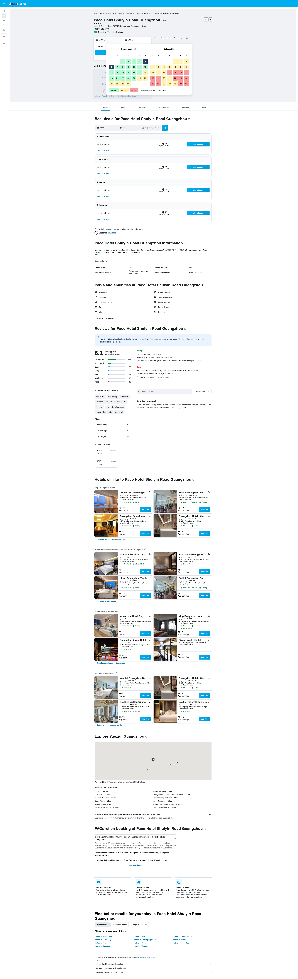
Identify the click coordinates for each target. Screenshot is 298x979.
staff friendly (112, 396)
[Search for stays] (4, 15)
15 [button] (123, 72)
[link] (111, 539)
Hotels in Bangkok (102, 946)
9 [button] (128, 67)
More (97, 255)
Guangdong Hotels (123, 13)
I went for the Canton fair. (150, 354)
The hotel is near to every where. (153, 377)
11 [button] (140, 67)
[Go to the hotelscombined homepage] (17, 3)
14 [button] (117, 72)
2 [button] (128, 61)
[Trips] (4, 37)
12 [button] (145, 67)
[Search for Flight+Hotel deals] (4, 25)
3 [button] (134, 61)
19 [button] (145, 72)
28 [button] (117, 83)
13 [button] (112, 72)
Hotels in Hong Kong (103, 936)
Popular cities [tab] (102, 924)
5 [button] (145, 61)
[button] (4, 3)
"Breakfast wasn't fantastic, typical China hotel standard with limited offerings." (170, 360)
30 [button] (128, 83)
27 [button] (112, 83)
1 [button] (122, 61)
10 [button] (134, 67)
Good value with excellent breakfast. (154, 357)
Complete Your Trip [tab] (139, 924)
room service (124, 396)
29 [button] (123, 83)
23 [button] (128, 78)
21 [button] (117, 78)
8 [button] (122, 67)
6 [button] (111, 67)
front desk (99, 407)
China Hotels (104, 13)
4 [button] (139, 61)
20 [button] (112, 78)
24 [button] (134, 78)
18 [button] (140, 72)
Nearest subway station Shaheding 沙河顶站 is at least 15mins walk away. (167, 370)
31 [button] (186, 83)
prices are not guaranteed (146, 957)
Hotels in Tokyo (101, 943)
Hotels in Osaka (140, 936)
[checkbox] (106, 452)
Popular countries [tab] (119, 924)
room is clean (100, 396)
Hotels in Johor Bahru (181, 943)
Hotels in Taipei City (103, 939)
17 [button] (134, 72)
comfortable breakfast (104, 402)
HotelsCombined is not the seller (109, 964)
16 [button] (128, 72)
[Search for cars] (4, 20)
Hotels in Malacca (141, 946)
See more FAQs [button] (135, 865)
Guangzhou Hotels (142, 13)
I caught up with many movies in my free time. (157, 374)
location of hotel (120, 402)
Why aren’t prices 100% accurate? (110, 972)
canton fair (119, 412)
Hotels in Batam (179, 939)
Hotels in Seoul (140, 943)
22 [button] (123, 78)
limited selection (118, 407)
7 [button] (117, 67)
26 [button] (145, 78)
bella (107, 407)
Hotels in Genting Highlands (145, 939)
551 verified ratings (115, 32)
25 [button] (140, 78)
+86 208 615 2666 (101, 28)
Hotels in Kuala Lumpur (182, 936)
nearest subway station (104, 412)
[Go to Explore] (4, 30)
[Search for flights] (4, 10)
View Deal (145, 510)
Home (96, 13)
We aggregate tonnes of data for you (111, 968)
